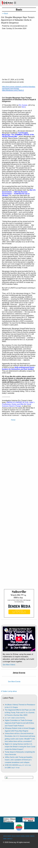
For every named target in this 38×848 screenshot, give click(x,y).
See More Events (14, 681)
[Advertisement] (19, 51)
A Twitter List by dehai (9, 691)
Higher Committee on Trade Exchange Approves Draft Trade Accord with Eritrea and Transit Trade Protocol (19, 722)
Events (18, 836)
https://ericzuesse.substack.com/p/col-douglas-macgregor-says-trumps (18, 87)
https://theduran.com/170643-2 (13, 90)
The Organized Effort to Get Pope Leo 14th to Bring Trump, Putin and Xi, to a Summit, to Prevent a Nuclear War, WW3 (20, 712)
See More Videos (9, 665)
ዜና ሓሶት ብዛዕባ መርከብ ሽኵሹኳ (15, 718)
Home (13, 420)
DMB (4, 838)
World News (25, 836)
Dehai (13, 836)
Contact (9, 838)
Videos (32, 836)
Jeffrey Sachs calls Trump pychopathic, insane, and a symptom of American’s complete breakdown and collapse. (19, 759)
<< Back (5, 13)
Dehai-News (7, 836)
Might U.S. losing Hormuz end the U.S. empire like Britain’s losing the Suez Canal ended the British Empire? (20, 746)
